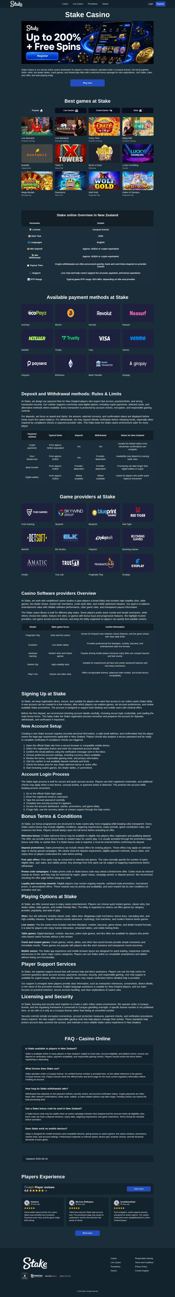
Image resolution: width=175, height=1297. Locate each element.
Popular (35, 110)
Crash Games (102, 110)
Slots (136, 110)
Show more (87, 1233)
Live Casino (69, 110)
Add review (139, 1189)
